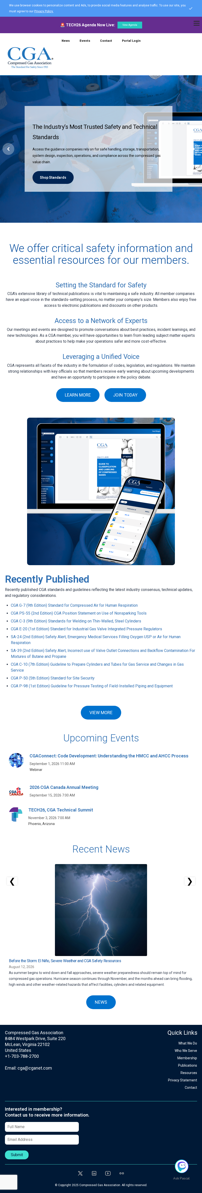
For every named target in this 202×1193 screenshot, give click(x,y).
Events (85, 41)
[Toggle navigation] (196, 23)
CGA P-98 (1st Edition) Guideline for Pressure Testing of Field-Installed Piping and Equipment (92, 686)
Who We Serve (186, 1051)
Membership (187, 1058)
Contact (106, 41)
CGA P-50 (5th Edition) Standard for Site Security (53, 678)
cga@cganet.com (34, 1068)
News (66, 41)
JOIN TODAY (125, 395)
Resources (189, 1073)
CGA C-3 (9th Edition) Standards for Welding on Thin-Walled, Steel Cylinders (76, 621)
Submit (17, 1154)
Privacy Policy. (43, 11)
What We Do (187, 1043)
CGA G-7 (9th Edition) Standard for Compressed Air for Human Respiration (74, 605)
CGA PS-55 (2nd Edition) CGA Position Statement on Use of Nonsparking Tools (79, 613)
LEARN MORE (78, 395)
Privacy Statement (182, 1080)
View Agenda (129, 25)
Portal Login (131, 41)
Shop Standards (53, 177)
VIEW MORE (101, 712)
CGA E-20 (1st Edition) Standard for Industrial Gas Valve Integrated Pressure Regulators (86, 629)
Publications (187, 1065)
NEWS (101, 1002)
